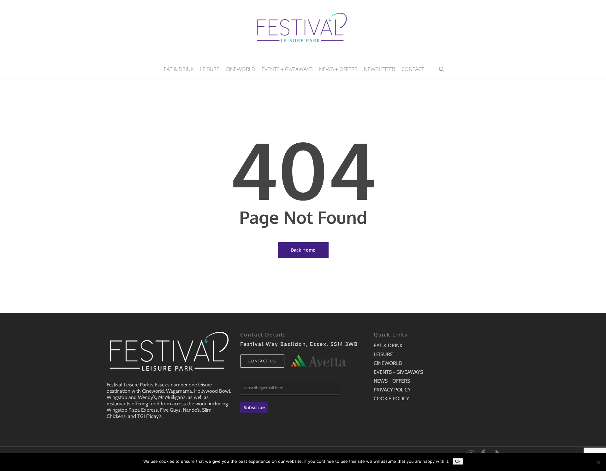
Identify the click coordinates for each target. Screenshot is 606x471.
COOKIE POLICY (391, 399)
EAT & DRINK (388, 346)
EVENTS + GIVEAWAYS (398, 372)
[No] (598, 462)
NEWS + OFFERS (392, 381)
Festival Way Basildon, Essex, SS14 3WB (299, 344)
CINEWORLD (388, 363)
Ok (457, 461)
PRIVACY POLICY (392, 390)
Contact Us (262, 361)
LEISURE (383, 354)
